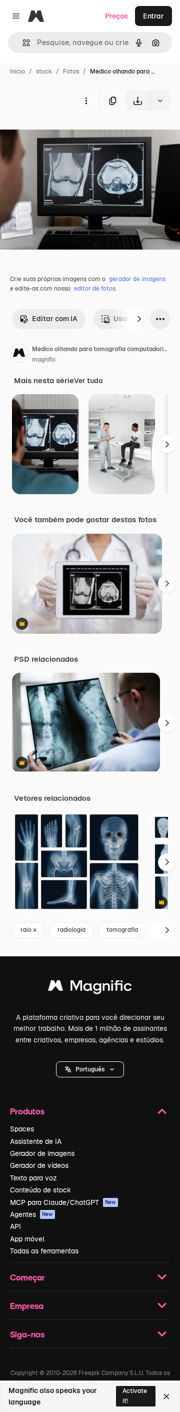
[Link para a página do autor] (19, 354)
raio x (28, 930)
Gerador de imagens (42, 1153)
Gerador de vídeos (39, 1165)
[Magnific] (90, 988)
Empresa (27, 1305)
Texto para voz (33, 1177)
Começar (27, 1277)
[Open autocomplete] (22, 43)
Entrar (153, 16)
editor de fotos (95, 289)
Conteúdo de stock (40, 1189)
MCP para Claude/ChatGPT (63, 1202)
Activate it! (134, 1395)
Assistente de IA (36, 1141)
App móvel (27, 1238)
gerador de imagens (137, 279)
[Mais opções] (86, 101)
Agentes (31, 1214)
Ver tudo (88, 380)
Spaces (22, 1128)
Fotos (71, 72)
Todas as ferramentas (44, 1250)
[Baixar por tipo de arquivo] (160, 101)
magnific (44, 360)
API (15, 1226)
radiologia (72, 930)
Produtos (27, 1111)
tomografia (122, 930)
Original (64, 134)
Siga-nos (27, 1334)
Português (90, 1069)
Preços (116, 16)
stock (44, 72)
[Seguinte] (139, 319)
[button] (90, 1069)
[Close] (167, 1396)
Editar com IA (55, 318)
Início (17, 72)
